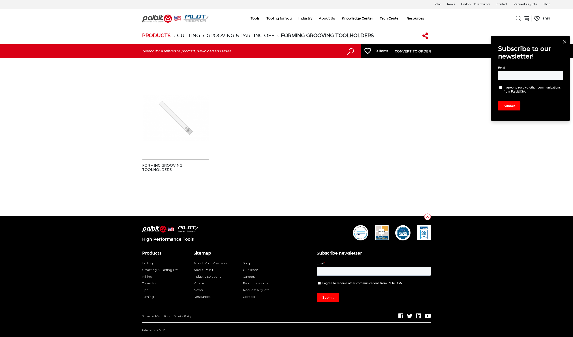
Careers (249, 276)
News (451, 4)
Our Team (250, 269)
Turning (148, 296)
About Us (327, 18)
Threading (150, 283)
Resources (415, 18)
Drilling (147, 263)
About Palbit (203, 269)
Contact (501, 4)
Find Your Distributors (475, 4)
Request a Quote (525, 4)
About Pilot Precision (210, 263)
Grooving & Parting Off (240, 35)
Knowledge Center (357, 18)
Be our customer (256, 283)
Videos (199, 283)
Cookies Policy (183, 316)
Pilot (438, 4)
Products (156, 35)
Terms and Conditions (156, 316)
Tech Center (390, 18)
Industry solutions (207, 276)
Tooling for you (279, 18)
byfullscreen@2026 (154, 330)
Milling (147, 276)
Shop (546, 4)
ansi (546, 18)
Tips (145, 290)
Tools (255, 18)
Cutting (188, 35)
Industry (305, 18)
